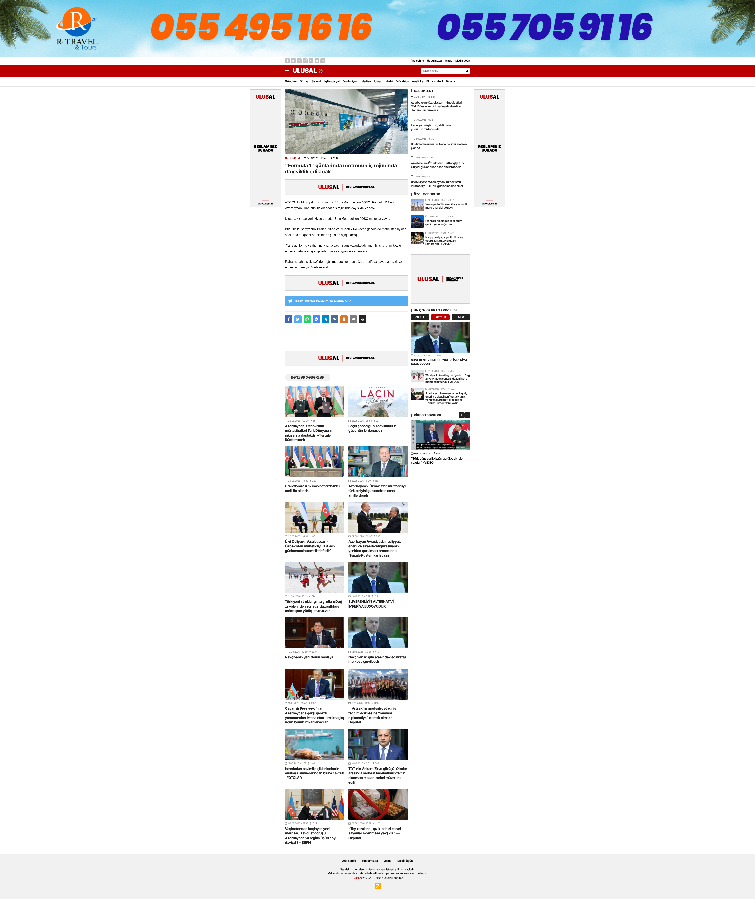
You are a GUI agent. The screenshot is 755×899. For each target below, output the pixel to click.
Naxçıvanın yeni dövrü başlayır (309, 657)
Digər (449, 81)
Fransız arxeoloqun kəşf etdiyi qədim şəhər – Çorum (443, 222)
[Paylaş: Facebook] (288, 319)
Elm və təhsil (434, 81)
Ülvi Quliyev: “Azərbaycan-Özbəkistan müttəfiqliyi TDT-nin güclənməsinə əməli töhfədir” (310, 546)
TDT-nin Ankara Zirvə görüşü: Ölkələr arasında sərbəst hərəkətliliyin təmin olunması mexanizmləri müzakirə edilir (377, 775)
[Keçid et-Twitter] (293, 60)
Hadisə (366, 81)
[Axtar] (467, 71)
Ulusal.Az (357, 877)
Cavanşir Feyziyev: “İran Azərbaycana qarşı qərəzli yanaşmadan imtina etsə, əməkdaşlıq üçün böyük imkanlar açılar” (314, 715)
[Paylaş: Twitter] (298, 319)
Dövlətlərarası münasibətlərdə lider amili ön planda (312, 488)
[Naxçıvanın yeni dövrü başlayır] (314, 632)
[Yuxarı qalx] (744, 888)
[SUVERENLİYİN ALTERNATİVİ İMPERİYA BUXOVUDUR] (378, 577)
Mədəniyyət (350, 81)
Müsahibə (402, 81)
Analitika (417, 81)
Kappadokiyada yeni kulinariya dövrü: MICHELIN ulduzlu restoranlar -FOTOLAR (444, 241)
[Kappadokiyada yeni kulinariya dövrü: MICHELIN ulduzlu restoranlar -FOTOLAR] (417, 238)
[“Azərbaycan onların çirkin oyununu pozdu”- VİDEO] (440, 435)
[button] (362, 319)
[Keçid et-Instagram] (299, 60)
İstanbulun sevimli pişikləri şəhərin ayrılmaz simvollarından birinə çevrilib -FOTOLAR (314, 773)
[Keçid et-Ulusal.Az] (305, 70)
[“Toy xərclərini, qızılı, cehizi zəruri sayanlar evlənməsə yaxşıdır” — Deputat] (378, 804)
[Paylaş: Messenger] (316, 319)
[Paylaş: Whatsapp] (307, 319)
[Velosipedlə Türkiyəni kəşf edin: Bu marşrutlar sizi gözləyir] (417, 205)
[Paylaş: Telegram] (325, 319)
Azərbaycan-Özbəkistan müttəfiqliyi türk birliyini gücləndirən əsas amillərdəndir (377, 490)
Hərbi (389, 81)
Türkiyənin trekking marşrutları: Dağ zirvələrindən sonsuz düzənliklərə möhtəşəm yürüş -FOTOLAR (313, 606)
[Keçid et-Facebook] (287, 60)
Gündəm (291, 81)
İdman (378, 81)
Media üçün (405, 861)
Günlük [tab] (420, 317)
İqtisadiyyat (332, 81)
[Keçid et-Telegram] (305, 60)
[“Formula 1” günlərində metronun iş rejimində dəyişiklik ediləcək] (346, 121)
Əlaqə (387, 861)
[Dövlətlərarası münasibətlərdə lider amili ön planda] (314, 461)
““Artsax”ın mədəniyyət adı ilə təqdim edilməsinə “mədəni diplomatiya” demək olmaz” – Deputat (372, 715)
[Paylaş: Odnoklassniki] (344, 319)
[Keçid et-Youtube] (317, 60)
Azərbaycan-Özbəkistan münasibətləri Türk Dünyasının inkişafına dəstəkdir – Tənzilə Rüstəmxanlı (309, 433)
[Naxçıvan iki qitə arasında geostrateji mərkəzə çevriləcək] (378, 632)
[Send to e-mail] (353, 319)
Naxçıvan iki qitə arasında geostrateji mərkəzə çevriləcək (377, 659)
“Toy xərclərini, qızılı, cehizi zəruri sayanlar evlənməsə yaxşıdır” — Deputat (374, 833)
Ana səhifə (349, 861)
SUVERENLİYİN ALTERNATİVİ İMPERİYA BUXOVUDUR (371, 603)
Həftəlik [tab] (440, 317)
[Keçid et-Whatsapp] (311, 60)
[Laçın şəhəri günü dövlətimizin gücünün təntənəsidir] (378, 401)
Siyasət (316, 81)
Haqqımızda (370, 861)
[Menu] (289, 71)
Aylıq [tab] (461, 317)
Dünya (304, 81)
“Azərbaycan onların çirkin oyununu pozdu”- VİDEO (436, 460)
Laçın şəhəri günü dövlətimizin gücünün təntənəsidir (372, 428)
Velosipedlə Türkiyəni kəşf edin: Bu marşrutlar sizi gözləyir (446, 206)
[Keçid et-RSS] (322, 60)
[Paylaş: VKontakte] (334, 319)
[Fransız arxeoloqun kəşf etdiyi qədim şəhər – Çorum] (417, 221)
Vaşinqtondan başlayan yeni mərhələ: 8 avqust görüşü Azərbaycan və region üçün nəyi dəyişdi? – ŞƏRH (310, 835)
